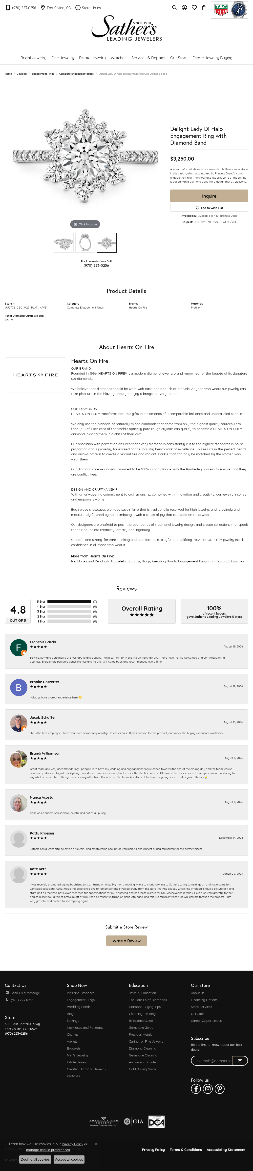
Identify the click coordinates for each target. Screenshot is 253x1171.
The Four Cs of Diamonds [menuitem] (148, 999)
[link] (20, 7)
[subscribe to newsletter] (240, 1060)
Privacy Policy (153, 1149)
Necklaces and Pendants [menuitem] (85, 1027)
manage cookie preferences (48, 1150)
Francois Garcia (43, 641)
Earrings (133, 561)
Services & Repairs (148, 57)
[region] (85, 156)
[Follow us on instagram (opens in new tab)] (208, 1089)
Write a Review (127, 940)
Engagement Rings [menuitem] (81, 999)
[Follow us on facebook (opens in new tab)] (196, 1089)
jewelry (22, 73)
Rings (146, 561)
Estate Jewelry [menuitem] (77, 1062)
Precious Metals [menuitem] (140, 1034)
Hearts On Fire (138, 307)
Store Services (201, 1006)
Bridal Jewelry (33, 57)
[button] (174, 7)
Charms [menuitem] (72, 1034)
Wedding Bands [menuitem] (78, 1006)
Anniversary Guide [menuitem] (142, 1062)
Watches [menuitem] (73, 1076)
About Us (197, 992)
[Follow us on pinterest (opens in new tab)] (220, 1089)
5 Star (41, 601)
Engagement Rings (43, 73)
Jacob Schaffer (43, 717)
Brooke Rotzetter (44, 681)
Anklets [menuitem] (72, 1041)
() (95, 601)
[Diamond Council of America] (156, 1122)
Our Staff (197, 1013)
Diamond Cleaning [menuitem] (142, 1048)
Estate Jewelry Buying (212, 57)
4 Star (41, 606)
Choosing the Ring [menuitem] (142, 1013)
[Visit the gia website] (134, 1121)
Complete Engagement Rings (76, 73)
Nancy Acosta (41, 797)
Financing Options (204, 999)
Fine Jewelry (62, 57)
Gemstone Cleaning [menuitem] (143, 1055)
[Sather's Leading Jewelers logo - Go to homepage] (126, 28)
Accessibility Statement (226, 1149)
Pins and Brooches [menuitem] (80, 992)
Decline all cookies (35, 1159)
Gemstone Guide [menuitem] (141, 1027)
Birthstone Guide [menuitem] (141, 1020)
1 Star (41, 621)
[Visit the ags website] (103, 1121)
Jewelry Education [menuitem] (142, 992)
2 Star (41, 616)
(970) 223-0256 (96, 265)
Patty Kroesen (42, 833)
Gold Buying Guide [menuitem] (142, 1069)
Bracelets (118, 561)
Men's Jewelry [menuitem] (77, 1055)
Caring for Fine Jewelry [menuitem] (146, 1041)
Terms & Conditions (186, 1149)
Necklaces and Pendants (90, 561)
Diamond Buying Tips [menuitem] (145, 1006)
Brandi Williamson (45, 753)
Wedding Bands (164, 561)
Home (8, 73)
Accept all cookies (69, 1159)
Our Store (179, 57)
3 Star (41, 611)
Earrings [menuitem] (73, 1020)
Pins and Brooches (229, 561)
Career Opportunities (206, 1020)
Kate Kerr (38, 868)
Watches (118, 57)
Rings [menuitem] (71, 1013)
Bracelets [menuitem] (74, 1048)
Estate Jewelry (92, 57)
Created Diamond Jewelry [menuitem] (86, 1069)
